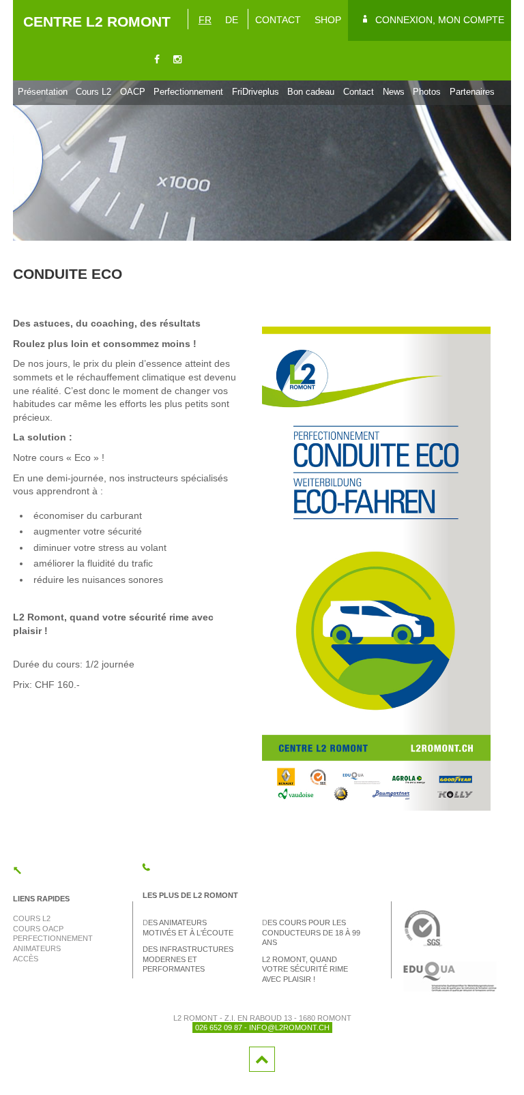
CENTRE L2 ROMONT (97, 21)
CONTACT (278, 19)
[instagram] (177, 60)
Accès (25, 959)
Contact (358, 92)
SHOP (328, 19)
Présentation (43, 92)
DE (231, 19)
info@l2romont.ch (289, 1027)
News (394, 92)
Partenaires (472, 92)
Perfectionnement (188, 92)
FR (205, 19)
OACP (132, 92)
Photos (427, 92)
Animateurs (37, 948)
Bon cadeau (310, 92)
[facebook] (156, 60)
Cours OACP (38, 929)
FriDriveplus (255, 92)
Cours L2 (93, 92)
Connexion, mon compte (439, 19)
